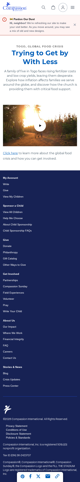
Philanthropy (10, 252)
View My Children (13, 196)
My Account (10, 177)
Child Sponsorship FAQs (17, 230)
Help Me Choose (13, 218)
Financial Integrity (13, 339)
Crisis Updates (11, 379)
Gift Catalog (10, 258)
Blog (5, 373)
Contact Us (9, 357)
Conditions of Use (16, 429)
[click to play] (40, 125)
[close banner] (75, 25)
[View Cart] (53, 7)
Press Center (10, 385)
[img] (14, 6)
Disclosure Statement (18, 433)
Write (6, 184)
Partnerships (10, 280)
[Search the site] (43, 7)
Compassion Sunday (15, 286)
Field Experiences (13, 292)
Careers (7, 351)
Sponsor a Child (13, 205)
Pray (5, 305)
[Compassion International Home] (14, 10)
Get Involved (11, 273)
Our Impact (9, 326)
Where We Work (12, 332)
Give (5, 190)
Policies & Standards (18, 437)
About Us (9, 320)
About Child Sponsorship (17, 224)
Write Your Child (12, 311)
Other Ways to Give (14, 264)
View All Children (13, 212)
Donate (7, 246)
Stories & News (12, 366)
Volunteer (8, 298)
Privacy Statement (16, 425)
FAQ (5, 345)
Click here (10, 153)
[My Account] (62, 7)
